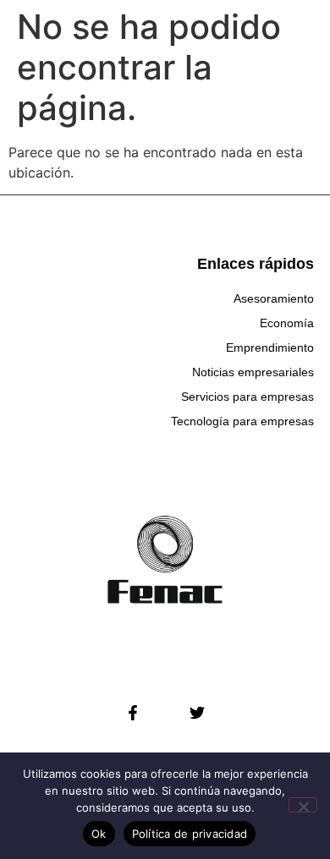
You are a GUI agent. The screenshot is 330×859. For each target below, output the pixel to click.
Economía (287, 323)
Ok (99, 833)
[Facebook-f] (132, 712)
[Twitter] (197, 712)
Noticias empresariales (253, 372)
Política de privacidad (190, 833)
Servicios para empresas (247, 396)
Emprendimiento (270, 347)
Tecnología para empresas (242, 421)
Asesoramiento (274, 298)
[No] (303, 804)
